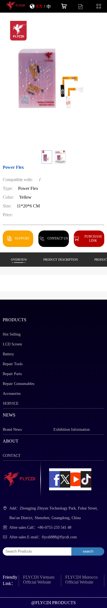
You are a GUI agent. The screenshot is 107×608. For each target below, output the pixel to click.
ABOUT (10, 441)
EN (39, 6)
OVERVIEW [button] (19, 259)
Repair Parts (12, 374)
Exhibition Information (72, 429)
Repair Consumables (18, 384)
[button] (46, 157)
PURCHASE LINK (93, 238)
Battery (8, 354)
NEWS (9, 415)
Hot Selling (12, 334)
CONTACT (12, 456)
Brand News (12, 429)
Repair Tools (12, 364)
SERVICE (11, 403)
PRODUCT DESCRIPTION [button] (60, 259)
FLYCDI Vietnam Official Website (38, 579)
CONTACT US (57, 238)
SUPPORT (22, 238)
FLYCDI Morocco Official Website (81, 579)
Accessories (12, 394)
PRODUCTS (14, 319)
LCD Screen (12, 344)
